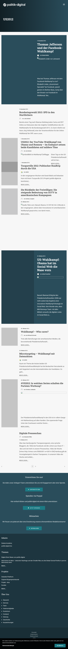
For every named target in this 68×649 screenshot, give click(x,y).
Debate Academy (6, 543)
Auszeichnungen (8, 622)
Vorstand (6, 614)
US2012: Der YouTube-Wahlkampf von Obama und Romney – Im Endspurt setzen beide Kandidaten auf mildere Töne (43, 144)
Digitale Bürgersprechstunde (10, 579)
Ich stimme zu (60, 645)
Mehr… (3, 566)
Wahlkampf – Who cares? (34, 331)
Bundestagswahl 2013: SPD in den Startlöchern (37, 113)
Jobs (34, 638)
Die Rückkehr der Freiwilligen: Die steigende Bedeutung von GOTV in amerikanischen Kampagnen (39, 192)
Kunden (3, 585)
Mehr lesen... (38, 133)
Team (5, 606)
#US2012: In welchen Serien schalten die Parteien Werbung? (42, 384)
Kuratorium (6, 611)
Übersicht (6, 600)
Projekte (4, 571)
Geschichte (6, 620)
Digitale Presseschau (30, 433)
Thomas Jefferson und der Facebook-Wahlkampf (50, 47)
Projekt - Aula (5, 582)
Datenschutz (34, 636)
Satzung (5, 617)
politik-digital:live (6, 546)
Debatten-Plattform (7, 577)
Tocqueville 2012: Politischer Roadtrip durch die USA (40, 167)
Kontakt (34, 632)
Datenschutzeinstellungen (8, 645)
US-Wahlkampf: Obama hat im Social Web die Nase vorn (48, 265)
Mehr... (39, 98)
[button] (64, 4)
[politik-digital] (14, 4)
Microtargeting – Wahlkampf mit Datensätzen (37, 355)
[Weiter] (64, 467)
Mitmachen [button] (35, 528)
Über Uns (5, 594)
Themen (4, 552)
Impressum (34, 634)
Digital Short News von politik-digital (13, 557)
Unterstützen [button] (35, 489)
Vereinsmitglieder (8, 608)
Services (5, 603)
